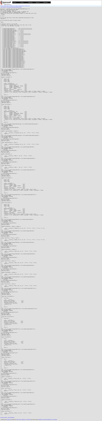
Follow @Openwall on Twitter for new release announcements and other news (15, 5)
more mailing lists (11, 417)
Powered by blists (3, 417)
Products (14, 2)
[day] (13, 7)
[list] (20, 7)
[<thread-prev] (9, 7)
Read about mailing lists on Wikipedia (24, 419)
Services (22, 2)
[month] (15, 7)
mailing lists (9, 419)
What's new (46, 2)
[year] (18, 7)
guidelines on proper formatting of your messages (48, 419)
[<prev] (1, 7)
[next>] (4, 7)
